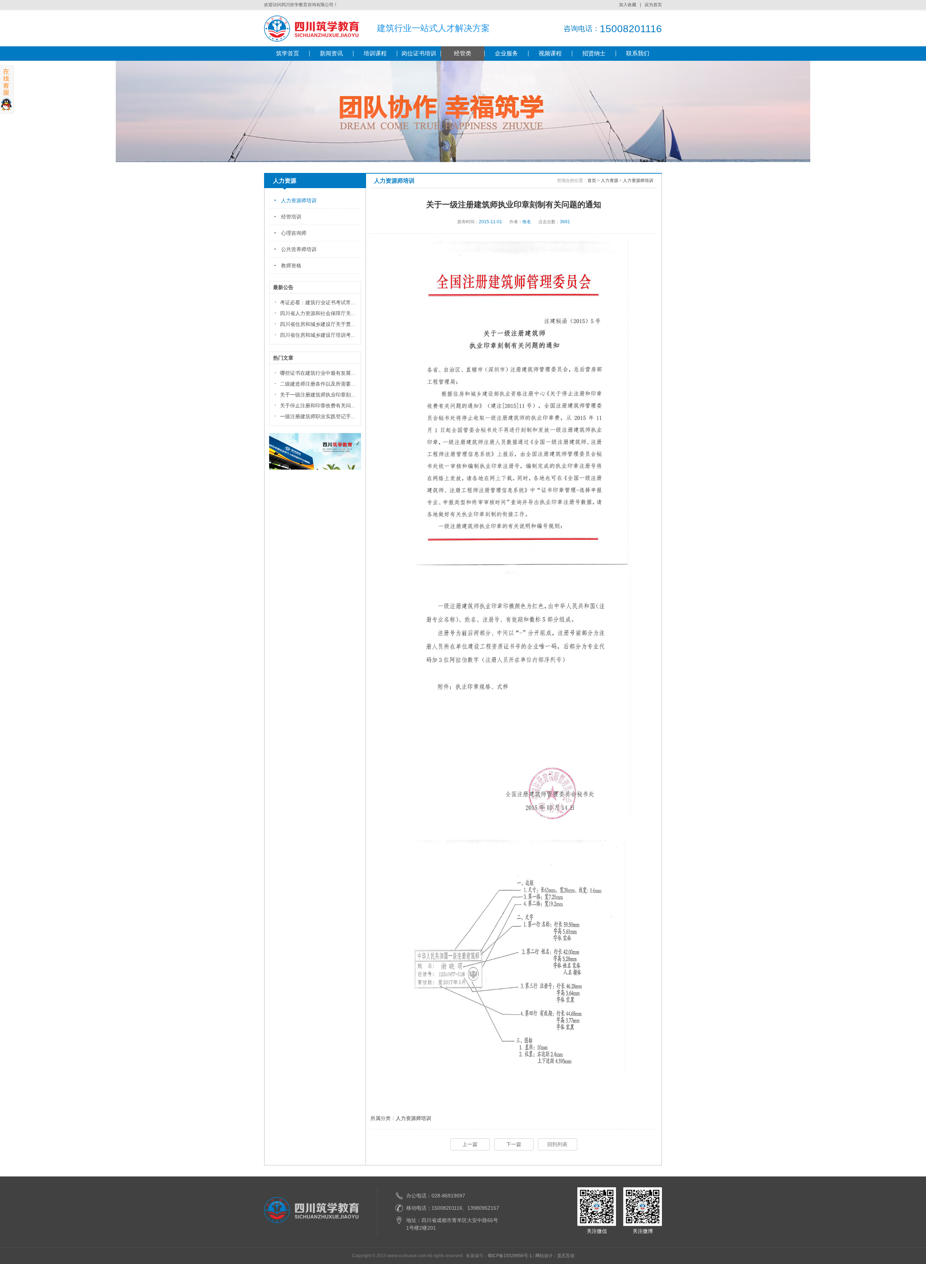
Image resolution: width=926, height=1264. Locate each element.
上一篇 (469, 1144)
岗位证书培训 (419, 53)
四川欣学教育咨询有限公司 (311, 28)
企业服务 (506, 53)
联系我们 (637, 53)
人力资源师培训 (299, 200)
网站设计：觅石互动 (554, 1255)
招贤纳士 (594, 53)
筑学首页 (287, 53)
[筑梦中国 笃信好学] (315, 468)
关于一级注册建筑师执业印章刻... (317, 395)
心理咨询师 (293, 233)
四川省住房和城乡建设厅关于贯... (317, 324)
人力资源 (609, 180)
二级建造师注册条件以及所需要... (317, 384)
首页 (591, 180)
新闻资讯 (331, 53)
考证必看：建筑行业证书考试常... (317, 302)
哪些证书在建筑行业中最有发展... (317, 373)
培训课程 (375, 53)
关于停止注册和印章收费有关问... (317, 405)
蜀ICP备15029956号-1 (510, 1255)
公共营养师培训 (299, 249)
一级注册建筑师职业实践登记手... (317, 416)
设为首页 (653, 4)
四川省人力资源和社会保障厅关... (317, 313)
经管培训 (291, 217)
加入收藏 (627, 4)
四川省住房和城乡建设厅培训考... (317, 335)
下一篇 (513, 1144)
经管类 (462, 53)
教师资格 (291, 265)
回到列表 (557, 1144)
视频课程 (550, 53)
